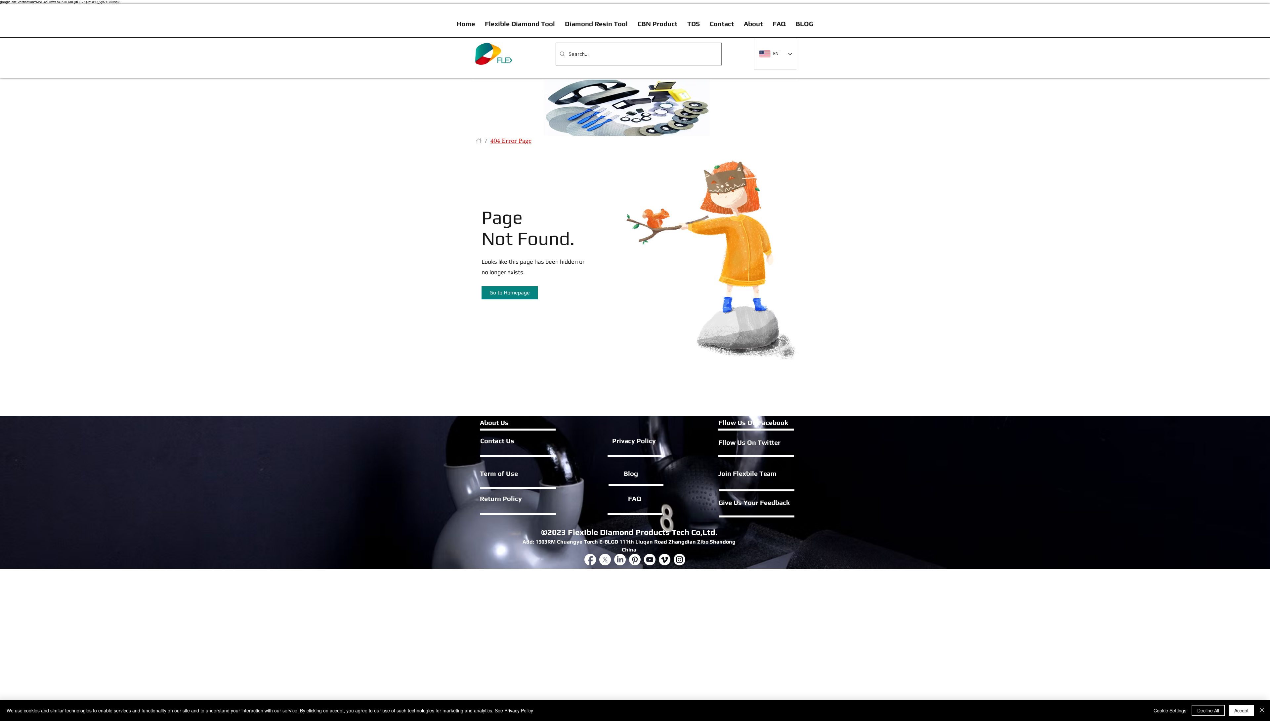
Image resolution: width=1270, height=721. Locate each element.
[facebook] (590, 559)
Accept (1241, 710)
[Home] (479, 141)
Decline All (1208, 710)
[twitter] (605, 559)
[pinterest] (679, 559)
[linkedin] (620, 559)
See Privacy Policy (514, 710)
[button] (510, 292)
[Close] (1262, 710)
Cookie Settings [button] (1170, 710)
